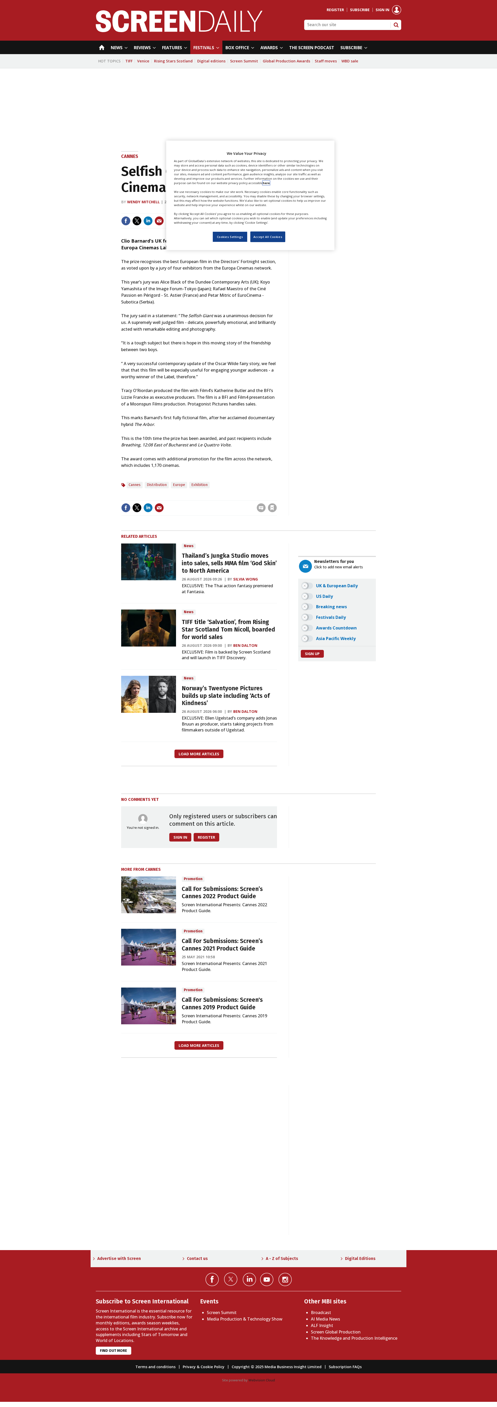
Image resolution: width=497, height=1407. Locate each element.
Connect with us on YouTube (266, 1279)
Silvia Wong (245, 579)
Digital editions (211, 61)
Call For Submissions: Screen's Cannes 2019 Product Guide (222, 1003)
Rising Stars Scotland (173, 61)
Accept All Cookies (267, 237)
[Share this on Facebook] (125, 221)
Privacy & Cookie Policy (203, 1366)
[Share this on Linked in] (148, 221)
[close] (276, 497)
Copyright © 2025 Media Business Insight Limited (276, 1366)
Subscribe (360, 10)
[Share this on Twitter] (137, 221)
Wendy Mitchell (143, 201)
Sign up (312, 653)
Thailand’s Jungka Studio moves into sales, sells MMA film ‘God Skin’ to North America (229, 563)
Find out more (113, 1350)
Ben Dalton (245, 645)
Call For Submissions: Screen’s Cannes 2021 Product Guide (222, 945)
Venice (143, 61)
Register (335, 10)
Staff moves (326, 61)
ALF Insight (322, 1325)
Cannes (129, 156)
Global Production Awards (286, 61)
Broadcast (321, 1312)
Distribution (157, 485)
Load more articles (199, 753)
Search (396, 25)
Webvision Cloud (261, 1380)
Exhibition (199, 485)
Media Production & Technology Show (244, 1319)
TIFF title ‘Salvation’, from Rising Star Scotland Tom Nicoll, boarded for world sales (228, 630)
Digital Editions (360, 1258)
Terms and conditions (155, 1366)
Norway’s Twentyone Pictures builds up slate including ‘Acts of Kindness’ (226, 696)
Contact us (197, 1258)
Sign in (382, 10)
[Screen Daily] (179, 30)
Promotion (193, 879)
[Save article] (272, 507)
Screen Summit (244, 61)
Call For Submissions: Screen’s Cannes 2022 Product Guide (222, 893)
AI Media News (325, 1319)
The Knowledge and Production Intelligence (354, 1338)
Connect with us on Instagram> (285, 1279)
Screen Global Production (336, 1332)
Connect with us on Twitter (231, 1279)
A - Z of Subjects (282, 1258)
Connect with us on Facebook (212, 1279)
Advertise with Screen (119, 1258)
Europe (179, 485)
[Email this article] (159, 221)
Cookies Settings (230, 237)
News (189, 546)
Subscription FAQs (345, 1366)
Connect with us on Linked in (249, 1279)
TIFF (129, 61)
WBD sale (349, 61)
